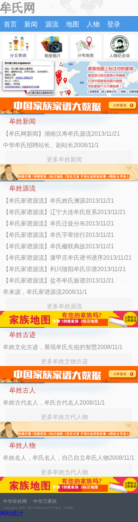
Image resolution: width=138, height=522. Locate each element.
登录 (113, 24)
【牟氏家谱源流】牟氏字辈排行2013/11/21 (58, 235)
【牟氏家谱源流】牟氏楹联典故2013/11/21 (58, 246)
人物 (93, 24)
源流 (52, 24)
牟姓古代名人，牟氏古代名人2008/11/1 (54, 403)
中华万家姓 (45, 501)
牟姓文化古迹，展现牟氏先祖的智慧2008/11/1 (63, 347)
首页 (10, 24)
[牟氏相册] (52, 46)
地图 (72, 24)
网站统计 (12, 513)
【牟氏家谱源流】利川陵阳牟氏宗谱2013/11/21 (64, 269)
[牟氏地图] (86, 46)
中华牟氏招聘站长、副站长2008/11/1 (51, 145)
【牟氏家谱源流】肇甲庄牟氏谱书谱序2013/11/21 (67, 258)
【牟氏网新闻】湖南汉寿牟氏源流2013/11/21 (61, 134)
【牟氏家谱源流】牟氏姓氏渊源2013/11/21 (58, 201)
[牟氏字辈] (18, 46)
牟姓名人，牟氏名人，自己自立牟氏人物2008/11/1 (68, 458)
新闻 (31, 24)
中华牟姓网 (15, 501)
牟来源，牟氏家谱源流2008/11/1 (45, 292)
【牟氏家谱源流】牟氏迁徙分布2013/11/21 (58, 223)
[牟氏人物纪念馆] (119, 46)
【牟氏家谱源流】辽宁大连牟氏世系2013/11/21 (64, 212)
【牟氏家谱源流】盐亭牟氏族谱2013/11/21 (58, 280)
